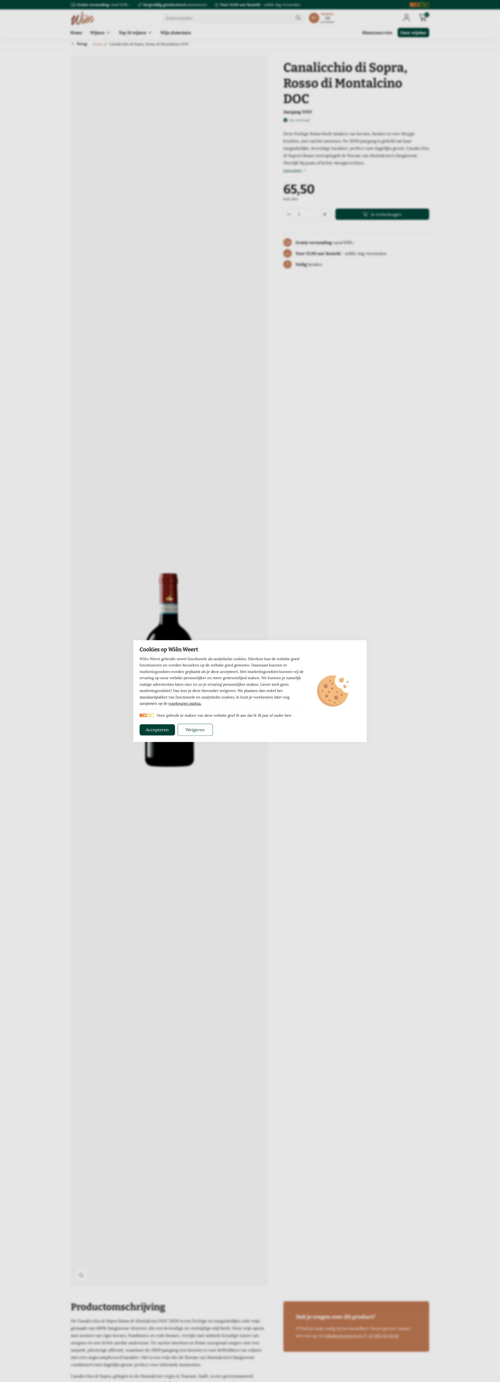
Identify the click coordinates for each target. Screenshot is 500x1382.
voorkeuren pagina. (184, 703)
